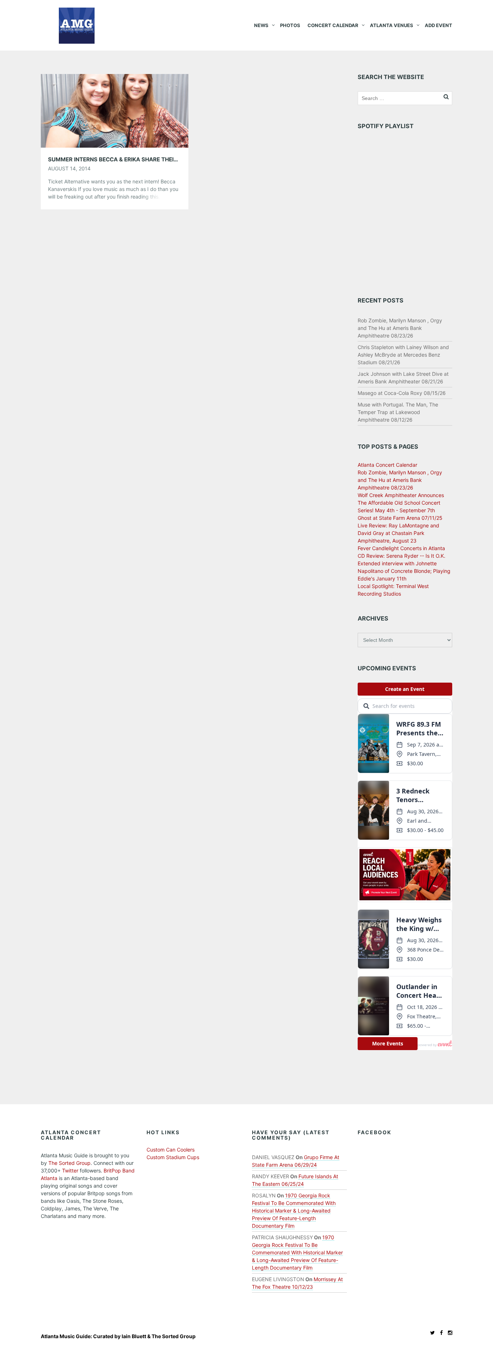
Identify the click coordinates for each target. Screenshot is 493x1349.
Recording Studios (379, 594)
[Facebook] (439, 1332)
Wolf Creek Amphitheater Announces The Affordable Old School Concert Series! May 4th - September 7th (401, 502)
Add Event (438, 25)
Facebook (375, 1132)
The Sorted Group (69, 1163)
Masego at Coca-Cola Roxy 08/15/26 (402, 393)
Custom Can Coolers (171, 1149)
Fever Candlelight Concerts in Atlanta (401, 548)
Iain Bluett (134, 1336)
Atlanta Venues (391, 25)
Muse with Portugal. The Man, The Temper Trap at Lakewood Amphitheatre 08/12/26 (398, 412)
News (261, 25)
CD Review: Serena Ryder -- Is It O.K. (401, 556)
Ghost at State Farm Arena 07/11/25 (400, 518)
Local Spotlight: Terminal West (393, 586)
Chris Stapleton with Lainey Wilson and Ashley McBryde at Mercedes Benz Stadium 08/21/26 (403, 354)
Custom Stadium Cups (173, 1157)
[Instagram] (448, 1332)
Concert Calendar (332, 25)
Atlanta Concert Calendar (387, 465)
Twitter (70, 1170)
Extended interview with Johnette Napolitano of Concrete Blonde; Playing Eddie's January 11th (404, 571)
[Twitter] (431, 1332)
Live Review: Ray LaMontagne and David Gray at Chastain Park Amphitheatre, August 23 (398, 533)
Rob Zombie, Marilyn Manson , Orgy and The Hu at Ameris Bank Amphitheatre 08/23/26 (400, 328)
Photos (290, 25)
